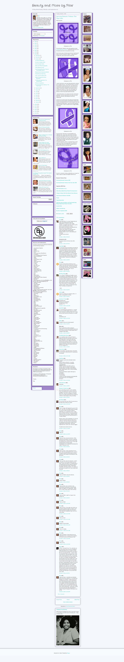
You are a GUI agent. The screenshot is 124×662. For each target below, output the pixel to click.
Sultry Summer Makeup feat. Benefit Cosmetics (44, 120)
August (37, 89)
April (37, 96)
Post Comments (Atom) (70, 606)
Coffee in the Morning (60, 208)
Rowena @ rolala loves (63, 388)
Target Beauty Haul (60, 200)
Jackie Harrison (62, 382)
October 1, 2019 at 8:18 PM (64, 271)
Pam (60, 262)
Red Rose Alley (62, 273)
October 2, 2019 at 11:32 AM (64, 318)
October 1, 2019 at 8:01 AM (64, 236)
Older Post (76, 599)
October (37, 58)
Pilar (60, 406)
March (37, 98)
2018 (35, 104)
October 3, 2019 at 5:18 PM (64, 397)
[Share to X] (69, 213)
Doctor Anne (61, 349)
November (38, 57)
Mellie (60, 320)
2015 (35, 109)
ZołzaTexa (61, 358)
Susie (60, 546)
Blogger (68, 653)
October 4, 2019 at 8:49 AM (64, 446)
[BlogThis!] (68, 213)
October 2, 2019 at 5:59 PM (64, 333)
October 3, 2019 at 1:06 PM (64, 385)
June (37, 93)
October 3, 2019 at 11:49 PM (64, 428)
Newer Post (59, 599)
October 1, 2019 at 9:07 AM (64, 243)
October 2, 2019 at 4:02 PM (64, 323)
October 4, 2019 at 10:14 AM (64, 513)
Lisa (60, 219)
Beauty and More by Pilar (52, 5)
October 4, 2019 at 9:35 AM (64, 497)
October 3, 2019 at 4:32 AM (64, 346)
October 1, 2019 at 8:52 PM (64, 289)
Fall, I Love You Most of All (40, 75)
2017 (35, 106)
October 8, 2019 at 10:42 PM (64, 591)
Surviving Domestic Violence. (61, 49)
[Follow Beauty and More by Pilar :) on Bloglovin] (42, 221)
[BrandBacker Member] (39, 238)
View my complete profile (38, 27)
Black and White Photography (41, 65)
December (38, 55)
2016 (35, 107)
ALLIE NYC (61, 308)
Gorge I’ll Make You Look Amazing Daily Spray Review (44, 143)
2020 (35, 52)
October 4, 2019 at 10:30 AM (64, 538)
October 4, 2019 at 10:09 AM (64, 503)
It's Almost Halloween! (39, 60)
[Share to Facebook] (70, 213)
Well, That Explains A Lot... (43, 150)
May (37, 95)
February (38, 100)
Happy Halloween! (42, 157)
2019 (35, 53)
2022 (35, 48)
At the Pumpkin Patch (39, 63)
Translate (43, 35)
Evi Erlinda (61, 399)
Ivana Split (61, 246)
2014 (35, 111)
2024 (35, 45)
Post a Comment (61, 594)
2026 (35, 41)
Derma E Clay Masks (42, 165)
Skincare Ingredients (39, 82)
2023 (35, 46)
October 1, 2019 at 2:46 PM (64, 259)
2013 (35, 113)
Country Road (59, 206)
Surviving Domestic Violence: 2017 (63, 180)
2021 (35, 50)
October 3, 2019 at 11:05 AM (64, 380)
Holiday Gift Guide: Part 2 (43, 187)
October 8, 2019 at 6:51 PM (64, 573)
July (36, 91)
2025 (35, 43)
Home (68, 599)
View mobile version (67, 602)
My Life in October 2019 (40, 62)
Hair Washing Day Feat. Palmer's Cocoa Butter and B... (42, 70)
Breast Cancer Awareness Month (42, 72)
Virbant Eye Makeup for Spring (44, 180)
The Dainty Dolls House (64, 335)
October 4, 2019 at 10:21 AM (64, 524)
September (38, 88)
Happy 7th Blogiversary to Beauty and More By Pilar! (45, 135)
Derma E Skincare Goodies (44, 127)
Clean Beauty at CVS (39, 67)
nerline (60, 292)
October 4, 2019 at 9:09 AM (64, 470)
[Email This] (67, 213)
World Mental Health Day (40, 73)
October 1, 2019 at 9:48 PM (64, 296)
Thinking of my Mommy (61, 609)
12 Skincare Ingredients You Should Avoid (41, 81)
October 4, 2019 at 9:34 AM (64, 491)
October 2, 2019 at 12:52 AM (64, 305)
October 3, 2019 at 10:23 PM (64, 404)
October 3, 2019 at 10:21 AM (64, 355)
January (37, 102)
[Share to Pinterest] (72, 213)
